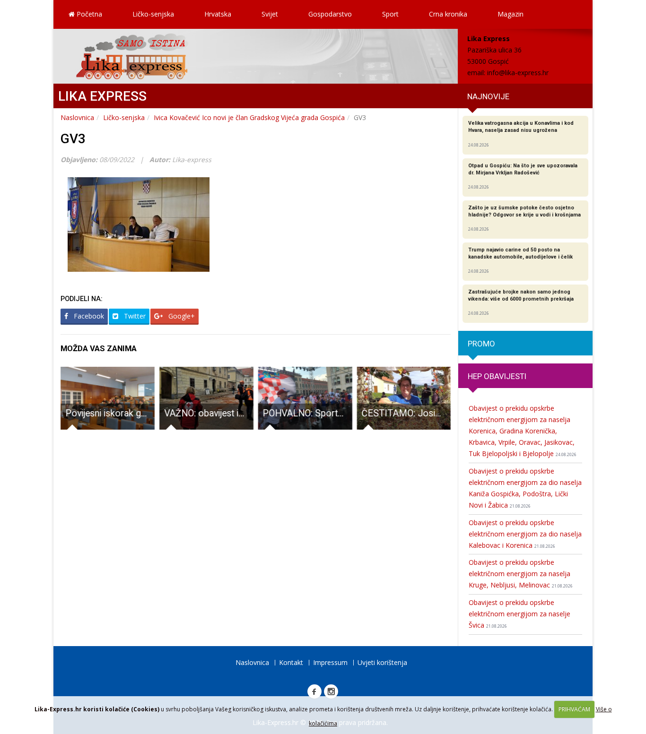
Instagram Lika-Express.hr (331, 691)
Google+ (180, 315)
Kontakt (291, 662)
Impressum (330, 662)
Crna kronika (448, 13)
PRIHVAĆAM (574, 709)
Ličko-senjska (153, 13)
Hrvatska (217, 13)
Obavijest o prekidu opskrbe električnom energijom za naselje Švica (519, 614)
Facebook (88, 315)
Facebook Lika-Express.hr (314, 691)
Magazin (511, 13)
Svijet (270, 13)
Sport (390, 13)
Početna (88, 13)
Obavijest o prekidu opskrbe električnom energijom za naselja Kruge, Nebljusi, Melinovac (521, 573)
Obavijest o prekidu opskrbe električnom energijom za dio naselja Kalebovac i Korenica (525, 534)
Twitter (134, 315)
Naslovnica (77, 117)
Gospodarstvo (330, 13)
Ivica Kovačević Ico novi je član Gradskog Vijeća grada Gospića (249, 117)
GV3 (73, 139)
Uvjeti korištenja (382, 662)
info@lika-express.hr (518, 72)
